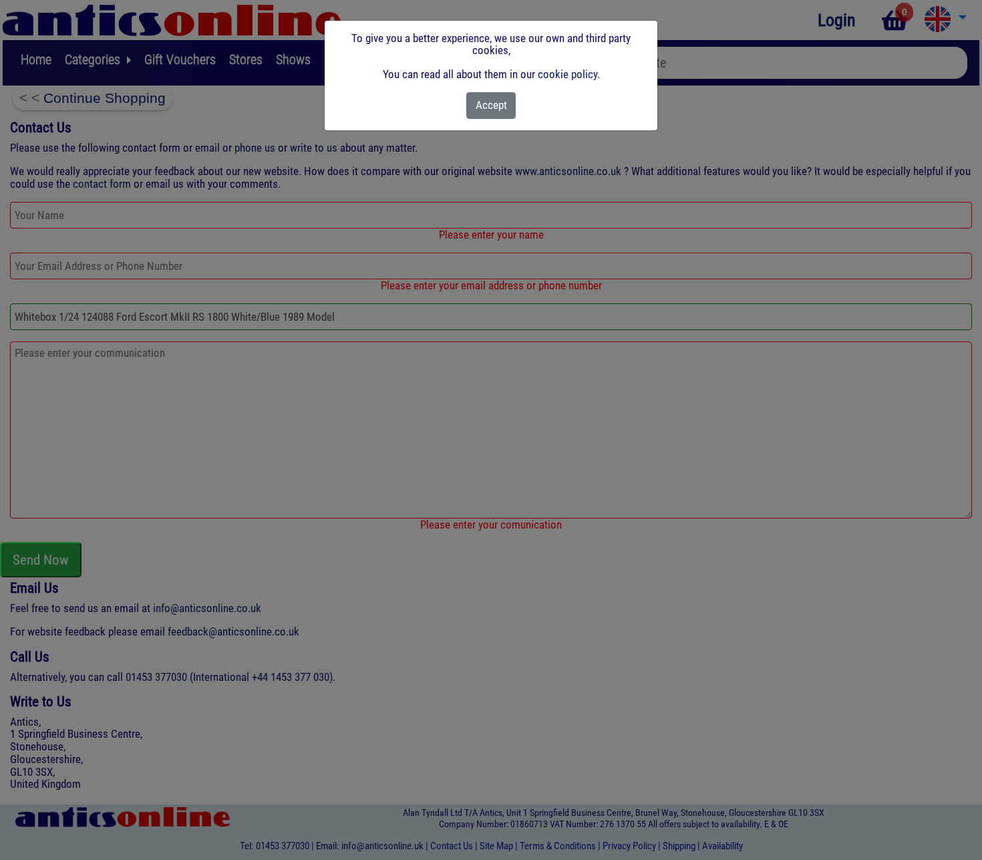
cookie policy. (569, 74)
